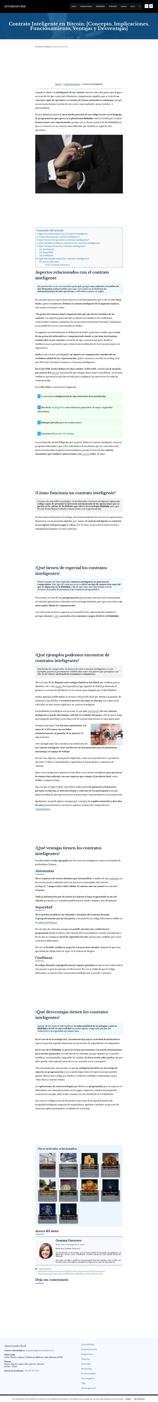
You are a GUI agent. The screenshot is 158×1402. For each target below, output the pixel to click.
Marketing (86, 1369)
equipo (58, 686)
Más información (139, 1399)
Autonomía (48, 249)
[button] (140, 6)
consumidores (42, 809)
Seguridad (48, 252)
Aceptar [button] (128, 1399)
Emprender (100, 6)
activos (85, 454)
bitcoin (55, 373)
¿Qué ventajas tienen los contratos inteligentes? (62, 246)
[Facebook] (146, 6)
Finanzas (85, 1359)
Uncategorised (88, 1388)
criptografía (57, 407)
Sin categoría (87, 1378)
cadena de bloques (47, 922)
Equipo (123, 6)
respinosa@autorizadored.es (39, 1350)
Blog (133, 6)
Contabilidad (87, 1344)
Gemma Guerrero (60, 265)
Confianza (48, 255)
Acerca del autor (51, 262)
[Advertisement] (78, 66)
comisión (114, 878)
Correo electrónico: (14, 1350)
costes (56, 616)
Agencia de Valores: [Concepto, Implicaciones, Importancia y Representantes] (71, 1271)
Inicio (74, 6)
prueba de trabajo (64, 434)
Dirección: (9, 1355)
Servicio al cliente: (14, 1371)
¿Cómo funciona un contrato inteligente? (59, 237)
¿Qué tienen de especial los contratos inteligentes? (63, 240)
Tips (83, 1383)
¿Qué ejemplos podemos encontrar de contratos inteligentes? (69, 243)
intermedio (93, 711)
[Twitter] (151, 6)
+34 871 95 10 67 (31, 1371)
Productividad (86, 6)
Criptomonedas (72, 84)
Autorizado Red (15, 6)
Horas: (7, 1361)
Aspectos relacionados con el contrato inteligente (63, 234)
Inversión (113, 6)
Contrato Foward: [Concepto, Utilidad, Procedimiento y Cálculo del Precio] (70, 1274)
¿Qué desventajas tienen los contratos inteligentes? (63, 258)
